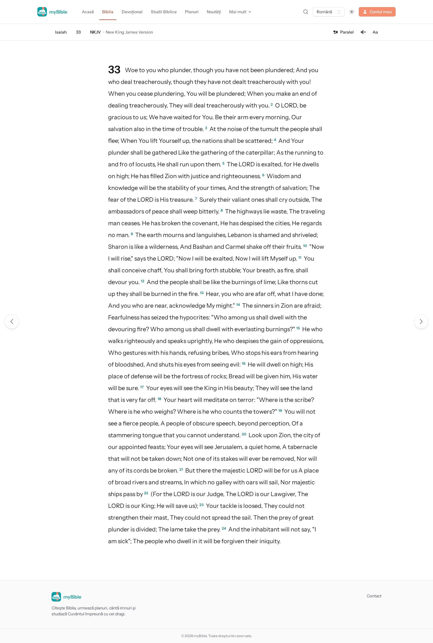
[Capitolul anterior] (12, 321)
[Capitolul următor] (421, 321)
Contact (374, 596)
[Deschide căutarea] (305, 11)
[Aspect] (351, 11)
